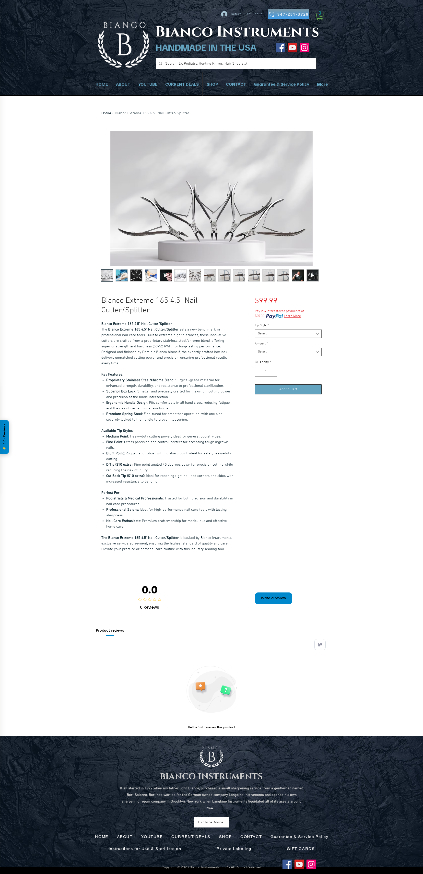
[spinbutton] (266, 371)
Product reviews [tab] (110, 630)
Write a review (273, 598)
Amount (261, 344)
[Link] (237, 33)
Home (106, 113)
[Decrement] (259, 371)
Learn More (292, 316)
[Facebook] (287, 864)
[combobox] (288, 334)
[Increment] (273, 371)
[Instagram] (304, 47)
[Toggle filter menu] (320, 644)
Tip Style (262, 326)
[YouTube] (292, 47)
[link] (320, 15)
